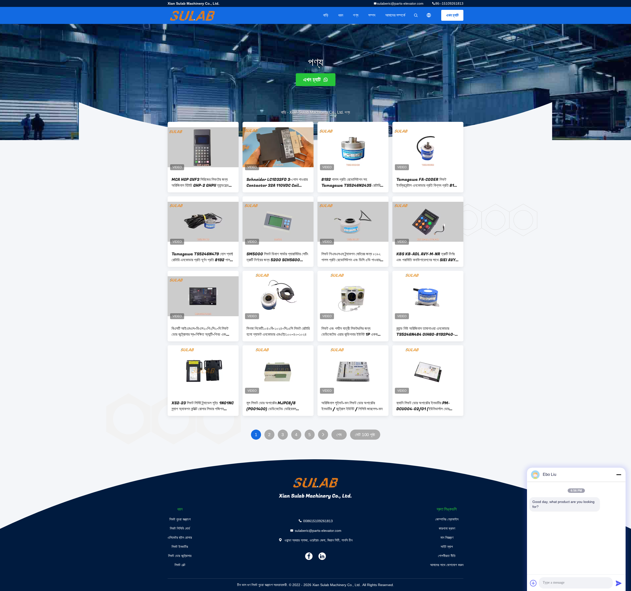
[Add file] (533, 583)
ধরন (340, 15)
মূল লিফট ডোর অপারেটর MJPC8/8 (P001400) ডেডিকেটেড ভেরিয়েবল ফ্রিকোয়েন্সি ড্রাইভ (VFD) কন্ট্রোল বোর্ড (272, 406)
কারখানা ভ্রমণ (447, 528)
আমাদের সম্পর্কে (395, 15)
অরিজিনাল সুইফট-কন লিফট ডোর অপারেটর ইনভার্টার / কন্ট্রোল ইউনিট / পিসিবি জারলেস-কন (352, 406)
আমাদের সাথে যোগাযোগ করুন (446, 565)
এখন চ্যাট (452, 15)
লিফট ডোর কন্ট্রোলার (180, 556)
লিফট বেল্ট (180, 565)
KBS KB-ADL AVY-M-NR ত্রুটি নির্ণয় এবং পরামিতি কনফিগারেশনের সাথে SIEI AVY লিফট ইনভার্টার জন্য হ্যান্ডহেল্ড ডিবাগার (426, 257)
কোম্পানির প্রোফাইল (446, 519)
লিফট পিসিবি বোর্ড (180, 528)
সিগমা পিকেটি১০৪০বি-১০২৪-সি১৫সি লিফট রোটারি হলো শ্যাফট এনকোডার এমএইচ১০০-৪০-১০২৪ (278, 331)
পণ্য (355, 15)
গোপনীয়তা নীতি (447, 556)
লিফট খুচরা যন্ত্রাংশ (180, 519)
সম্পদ (371, 15)
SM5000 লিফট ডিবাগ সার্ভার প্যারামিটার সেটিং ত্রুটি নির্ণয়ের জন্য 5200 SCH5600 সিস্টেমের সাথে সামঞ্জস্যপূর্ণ (277, 257)
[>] (323, 435)
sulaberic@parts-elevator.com (400, 3)
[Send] (619, 583)
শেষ (339, 434)
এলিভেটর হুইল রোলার (180, 537)
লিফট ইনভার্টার (180, 547)
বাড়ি (325, 15)
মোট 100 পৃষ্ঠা (365, 434)
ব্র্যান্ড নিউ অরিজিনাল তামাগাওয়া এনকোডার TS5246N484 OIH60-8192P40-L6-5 (425, 331)
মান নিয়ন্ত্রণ (446, 537)
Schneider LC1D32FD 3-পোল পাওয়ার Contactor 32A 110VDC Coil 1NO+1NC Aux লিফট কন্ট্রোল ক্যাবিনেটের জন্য (277, 182)
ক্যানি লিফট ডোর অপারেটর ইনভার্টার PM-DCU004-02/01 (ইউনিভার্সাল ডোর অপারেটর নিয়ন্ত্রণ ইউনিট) (423, 406)
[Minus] (619, 475)
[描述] (428, 15)
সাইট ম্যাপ (447, 547)
